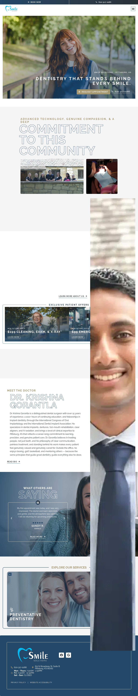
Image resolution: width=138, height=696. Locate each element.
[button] (133, 9)
